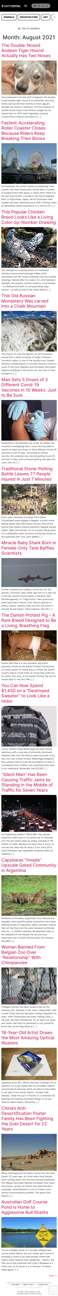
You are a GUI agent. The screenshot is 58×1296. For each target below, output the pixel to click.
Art (45, 17)
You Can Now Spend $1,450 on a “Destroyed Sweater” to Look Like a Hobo (25, 693)
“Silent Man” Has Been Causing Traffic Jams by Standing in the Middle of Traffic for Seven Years (27, 782)
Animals (9, 17)
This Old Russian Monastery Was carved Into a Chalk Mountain (24, 301)
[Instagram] (39, 6)
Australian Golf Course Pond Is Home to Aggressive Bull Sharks (24, 1207)
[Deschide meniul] (26, 6)
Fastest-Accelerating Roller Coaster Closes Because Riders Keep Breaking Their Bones (23, 130)
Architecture (29, 17)
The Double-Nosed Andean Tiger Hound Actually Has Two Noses (26, 50)
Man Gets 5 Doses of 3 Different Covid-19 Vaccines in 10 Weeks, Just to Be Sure (29, 387)
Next (53, 1275)
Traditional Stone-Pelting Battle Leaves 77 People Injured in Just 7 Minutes (27, 474)
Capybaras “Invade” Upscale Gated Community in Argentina (28, 865)
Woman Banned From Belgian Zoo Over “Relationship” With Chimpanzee (23, 954)
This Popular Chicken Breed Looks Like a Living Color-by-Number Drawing (28, 217)
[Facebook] (35, 6)
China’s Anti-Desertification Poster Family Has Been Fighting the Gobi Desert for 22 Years (27, 1119)
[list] (29, 17)
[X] (43, 6)
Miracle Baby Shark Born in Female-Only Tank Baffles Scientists (28, 548)
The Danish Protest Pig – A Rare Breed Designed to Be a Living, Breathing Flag (28, 620)
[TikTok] (47, 6)
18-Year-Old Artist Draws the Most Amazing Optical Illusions (27, 1038)
